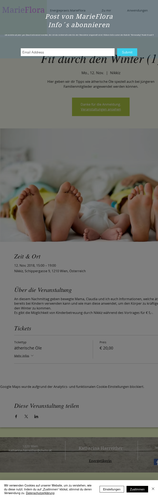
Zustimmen (137, 489)
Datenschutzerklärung (40, 493)
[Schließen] (153, 489)
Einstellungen (112, 489)
